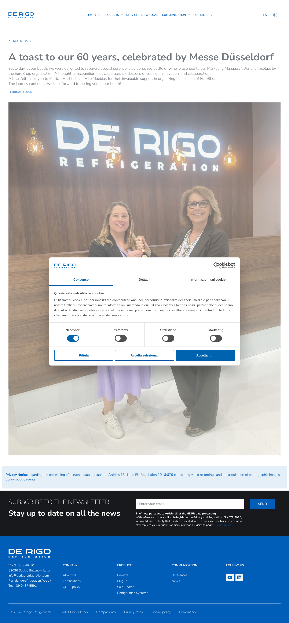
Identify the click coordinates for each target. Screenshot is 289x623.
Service (132, 15)
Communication (174, 15)
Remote (122, 575)
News (176, 581)
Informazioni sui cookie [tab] (207, 279)
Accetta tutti (205, 355)
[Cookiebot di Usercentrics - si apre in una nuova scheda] (216, 265)
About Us (69, 575)
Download (149, 15)
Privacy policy (222, 525)
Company (89, 15)
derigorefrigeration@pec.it (33, 580)
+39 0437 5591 (25, 586)
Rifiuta (84, 355)
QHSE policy (71, 587)
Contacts (200, 15)
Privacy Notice (17, 474)
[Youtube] (230, 577)
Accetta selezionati (144, 355)
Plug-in (122, 581)
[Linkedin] (239, 577)
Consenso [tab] (81, 279)
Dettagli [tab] (144, 279)
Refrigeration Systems (132, 593)
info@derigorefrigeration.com (28, 575)
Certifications (72, 581)
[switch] (121, 338)
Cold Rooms (125, 587)
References (179, 575)
